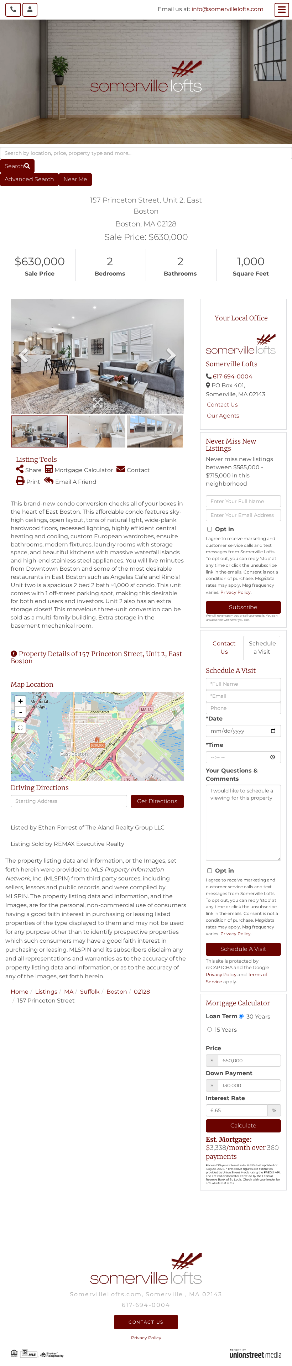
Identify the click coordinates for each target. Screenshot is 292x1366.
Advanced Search (29, 179)
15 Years (225, 1029)
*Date (214, 718)
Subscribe (243, 607)
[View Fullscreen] (20, 727)
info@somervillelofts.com (228, 9)
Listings (46, 991)
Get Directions (157, 801)
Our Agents (223, 415)
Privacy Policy (235, 592)
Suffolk (90, 991)
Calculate (243, 1125)
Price (213, 1048)
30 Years (257, 1016)
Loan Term (222, 1016)
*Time (214, 745)
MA (68, 991)
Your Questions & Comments (232, 774)
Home (19, 991)
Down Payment (229, 1073)
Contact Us (222, 404)
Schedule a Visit (262, 647)
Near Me (75, 179)
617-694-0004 (232, 376)
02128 (142, 991)
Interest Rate (225, 1098)
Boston (116, 991)
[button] (17, 166)
